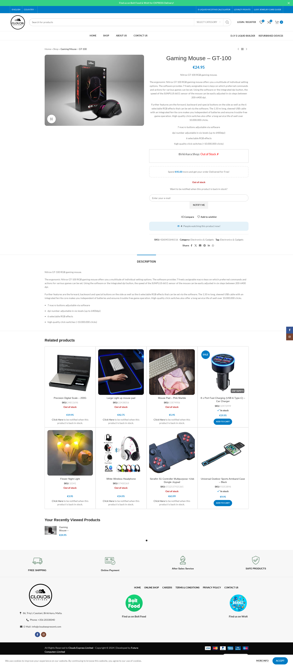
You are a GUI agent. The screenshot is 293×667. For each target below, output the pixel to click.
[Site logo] (18, 21)
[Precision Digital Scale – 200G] (70, 372)
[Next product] (246, 49)
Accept (280, 660)
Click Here (57, 419)
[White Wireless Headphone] (121, 453)
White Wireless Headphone (121, 478)
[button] (223, 422)
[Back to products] (242, 49)
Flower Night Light (70, 478)
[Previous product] (238, 49)
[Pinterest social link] (204, 245)
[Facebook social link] (191, 245)
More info (262, 660)
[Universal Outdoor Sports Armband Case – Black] (223, 453)
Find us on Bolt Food (134, 616)
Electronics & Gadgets (202, 239)
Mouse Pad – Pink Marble (172, 398)
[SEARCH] (227, 22)
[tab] (146, 260)
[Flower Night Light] (70, 453)
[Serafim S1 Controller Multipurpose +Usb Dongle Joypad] (172, 453)
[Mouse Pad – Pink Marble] (172, 372)
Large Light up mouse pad (121, 398)
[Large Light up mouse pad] (121, 372)
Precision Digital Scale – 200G (70, 398)
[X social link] (195, 245)
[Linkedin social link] (209, 245)
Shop (55, 49)
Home (48, 49)
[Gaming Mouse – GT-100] (51, 530)
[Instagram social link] (43, 634)
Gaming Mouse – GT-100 (64, 530)
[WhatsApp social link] (213, 245)
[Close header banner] (288, 3)
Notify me (199, 205)
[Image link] (40, 594)
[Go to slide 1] (146, 540)
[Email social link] (200, 245)
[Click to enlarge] (51, 119)
